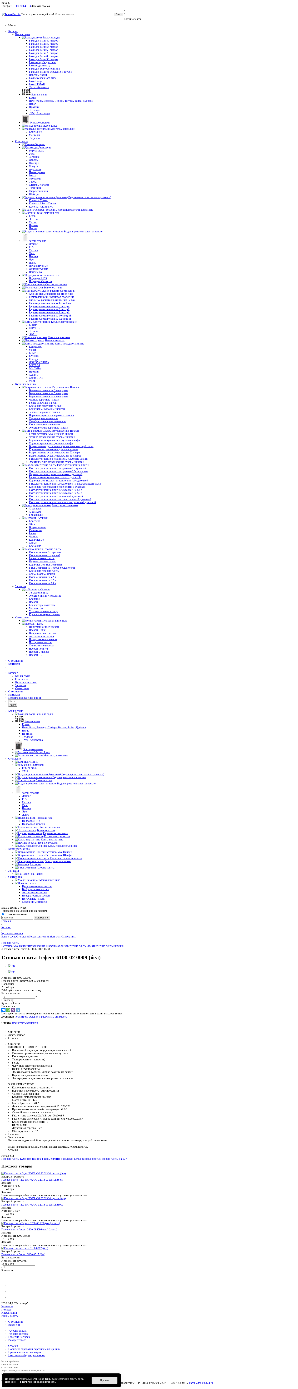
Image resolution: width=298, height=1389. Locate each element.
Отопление (21, 141)
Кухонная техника (26, 384)
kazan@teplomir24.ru (201, 1382)
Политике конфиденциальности (38, 1382)
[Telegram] (18, 1010)
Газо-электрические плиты (71, 945)
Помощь (6, 1309)
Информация (9, 1312)
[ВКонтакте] (3, 1010)
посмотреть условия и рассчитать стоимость (41, 1016)
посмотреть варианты (25, 1022)
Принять (104, 1380)
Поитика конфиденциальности (26, 1355)
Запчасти (20, 586)
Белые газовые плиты (87, 1158)
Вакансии (14, 1324)
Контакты (14, 663)
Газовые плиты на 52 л (113, 1158)
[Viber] (13, 1010)
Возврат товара (17, 1340)
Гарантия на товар (19, 1336)
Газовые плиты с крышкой (57, 1158)
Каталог (13, 31)
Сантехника (22, 617)
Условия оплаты (17, 1330)
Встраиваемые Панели (14, 945)
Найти (13, 704)
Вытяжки (118, 945)
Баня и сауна (22, 34)
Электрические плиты (100, 945)
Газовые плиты (10, 1158)
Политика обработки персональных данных (34, 1348)
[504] (11, 965)
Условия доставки (18, 1333)
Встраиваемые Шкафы (41, 945)
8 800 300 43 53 (22, 5)
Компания (7, 1306)
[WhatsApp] (8, 1010)
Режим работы (9, 1315)
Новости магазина (16, 914)
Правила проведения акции (24, 1352)
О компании (15, 660)
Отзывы (13, 1345)
